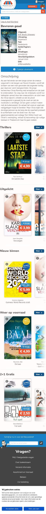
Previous (2, 157)
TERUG (6, 18)
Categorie (31, 6)
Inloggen (41, 1)
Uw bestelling (23, 482)
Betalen (23, 477)
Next (42, 157)
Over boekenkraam (23, 462)
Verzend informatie (23, 467)
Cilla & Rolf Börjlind (9, 22)
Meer (38, 127)
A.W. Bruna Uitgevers (26, 35)
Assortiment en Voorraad (23, 472)
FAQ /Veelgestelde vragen (23, 457)
